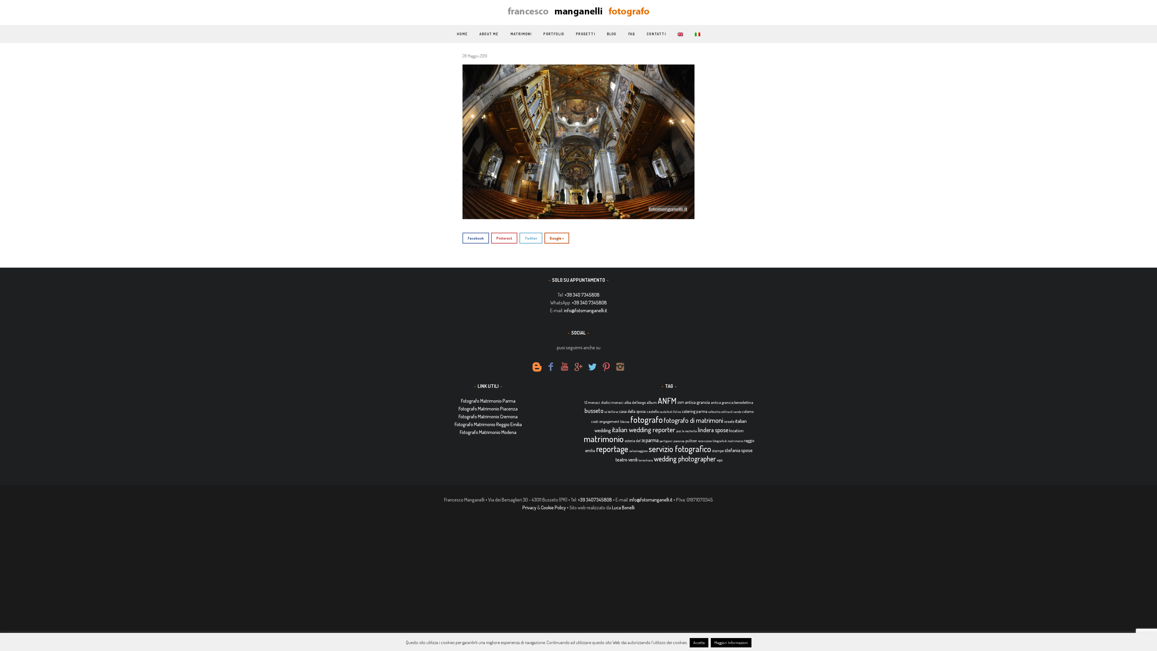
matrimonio (604, 438)
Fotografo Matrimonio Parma (488, 401)
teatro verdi (627, 459)
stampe (718, 450)
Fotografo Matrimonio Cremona (488, 417)
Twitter (531, 238)
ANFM (667, 401)
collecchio (714, 412)
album (652, 402)
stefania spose (739, 450)
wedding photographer (685, 458)
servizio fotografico (680, 448)
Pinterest (504, 238)
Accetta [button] (699, 642)
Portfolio (553, 34)
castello (653, 411)
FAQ (631, 34)
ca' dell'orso (611, 412)
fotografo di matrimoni (693, 420)
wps (720, 460)
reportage (612, 448)
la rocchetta (689, 431)
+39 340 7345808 (582, 295)
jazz (678, 431)
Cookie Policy (553, 508)
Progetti (585, 34)
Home (462, 34)
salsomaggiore (638, 451)
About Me (489, 34)
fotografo (646, 419)
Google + (557, 238)
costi (594, 421)
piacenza (679, 441)
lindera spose (713, 430)
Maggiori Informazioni (731, 642)
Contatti (656, 34)
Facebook (476, 238)
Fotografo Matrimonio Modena (488, 432)
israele (729, 421)
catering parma (694, 411)
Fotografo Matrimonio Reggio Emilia (488, 424)
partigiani (666, 441)
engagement (609, 421)
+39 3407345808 (595, 500)
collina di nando (731, 412)
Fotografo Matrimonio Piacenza (488, 409)
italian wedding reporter (643, 429)
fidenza (624, 422)
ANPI (680, 403)
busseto (594, 410)
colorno (748, 411)
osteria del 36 (635, 440)
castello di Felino (670, 412)
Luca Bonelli (623, 508)
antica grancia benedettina (732, 402)
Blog (611, 34)
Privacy (529, 508)
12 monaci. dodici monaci (604, 402)
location (736, 430)
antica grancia (697, 402)
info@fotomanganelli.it (585, 310)
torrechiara (645, 460)
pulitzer (691, 440)
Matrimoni (521, 34)
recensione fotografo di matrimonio (720, 441)
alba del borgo (635, 402)
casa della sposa (632, 411)
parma (652, 440)
